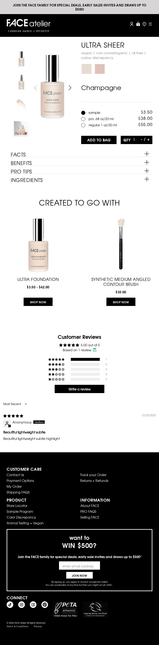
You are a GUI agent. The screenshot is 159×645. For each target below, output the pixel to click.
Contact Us (15, 474)
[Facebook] (33, 604)
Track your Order (93, 474)
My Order (14, 486)
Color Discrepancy (21, 517)
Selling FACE (89, 517)
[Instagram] (21, 604)
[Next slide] (70, 87)
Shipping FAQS (18, 492)
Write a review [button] (80, 388)
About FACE (89, 505)
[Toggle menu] (150, 24)
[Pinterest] (44, 604)
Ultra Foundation (38, 278)
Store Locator (17, 505)
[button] (56, 359)
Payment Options (20, 480)
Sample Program (20, 511)
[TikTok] (10, 604)
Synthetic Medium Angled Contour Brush (121, 281)
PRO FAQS (88, 511)
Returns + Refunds (94, 480)
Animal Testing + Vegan (25, 522)
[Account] (131, 24)
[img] (13, 415)
